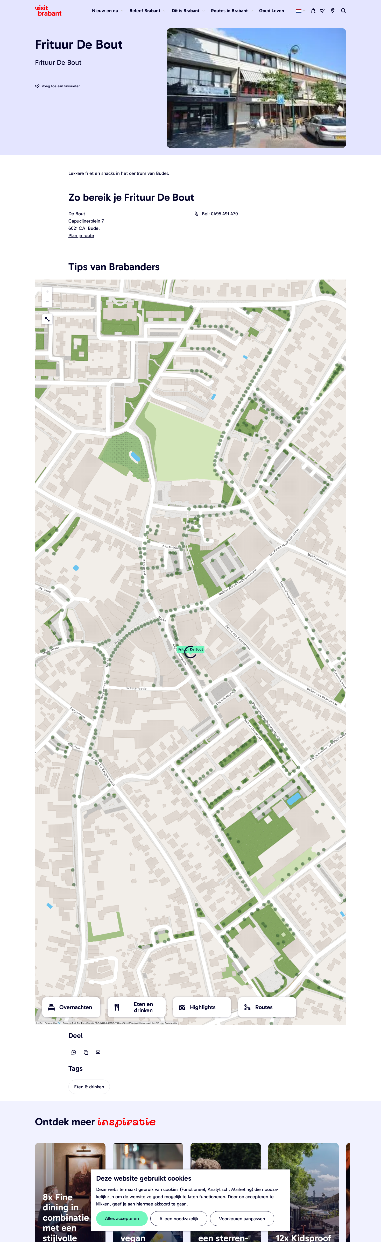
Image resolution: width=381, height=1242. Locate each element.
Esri (59, 1023)
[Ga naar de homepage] (51, 10)
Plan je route (81, 235)
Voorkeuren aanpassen (242, 1219)
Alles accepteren (122, 1218)
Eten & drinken (89, 1087)
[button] (190, 652)
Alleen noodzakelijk (178, 1219)
